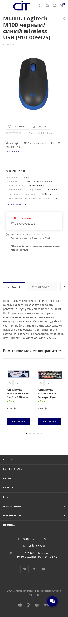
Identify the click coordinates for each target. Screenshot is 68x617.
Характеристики (42, 286)
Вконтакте (24, 569)
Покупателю (12, 515)
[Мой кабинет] (54, 6)
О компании (12, 506)
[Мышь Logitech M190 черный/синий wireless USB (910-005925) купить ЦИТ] (34, 84)
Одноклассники (34, 569)
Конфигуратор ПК (16, 469)
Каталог (9, 459)
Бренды (8, 487)
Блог (6, 497)
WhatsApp (44, 569)
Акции (7, 478)
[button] (26, 433)
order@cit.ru (37, 545)
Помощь (9, 525)
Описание (14, 286)
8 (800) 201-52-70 (35, 538)
